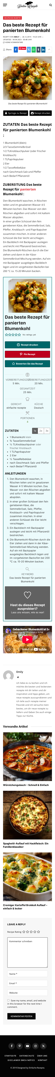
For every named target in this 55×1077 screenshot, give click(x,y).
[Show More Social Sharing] (49, 50)
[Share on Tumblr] (39, 50)
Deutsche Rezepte (12, 18)
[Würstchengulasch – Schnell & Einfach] (27, 756)
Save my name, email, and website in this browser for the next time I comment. (26, 1003)
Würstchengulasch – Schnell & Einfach (26, 785)
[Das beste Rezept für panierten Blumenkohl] (27, 99)
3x (47, 430)
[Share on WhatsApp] (34, 50)
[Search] (50, 5)
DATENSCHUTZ (26, 1055)
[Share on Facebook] (16, 50)
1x (35, 430)
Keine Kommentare (14, 42)
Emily (16, 37)
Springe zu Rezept (17, 113)
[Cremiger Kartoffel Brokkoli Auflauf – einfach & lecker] (27, 876)
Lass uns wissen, (20, 612)
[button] (6, 335)
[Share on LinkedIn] (43, 50)
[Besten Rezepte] (27, 5)
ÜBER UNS (42, 1055)
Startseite (10, 1055)
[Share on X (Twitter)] (29, 50)
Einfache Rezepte (36, 1067)
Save (24, 48)
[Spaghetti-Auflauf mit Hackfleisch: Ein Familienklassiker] (27, 815)
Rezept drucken (42, 113)
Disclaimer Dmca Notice (21, 1060)
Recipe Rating (14, 932)
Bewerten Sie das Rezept (29, 363)
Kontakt (42, 1060)
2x (40, 430)
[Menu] (5, 5)
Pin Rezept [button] (29, 354)
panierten (28, 189)
